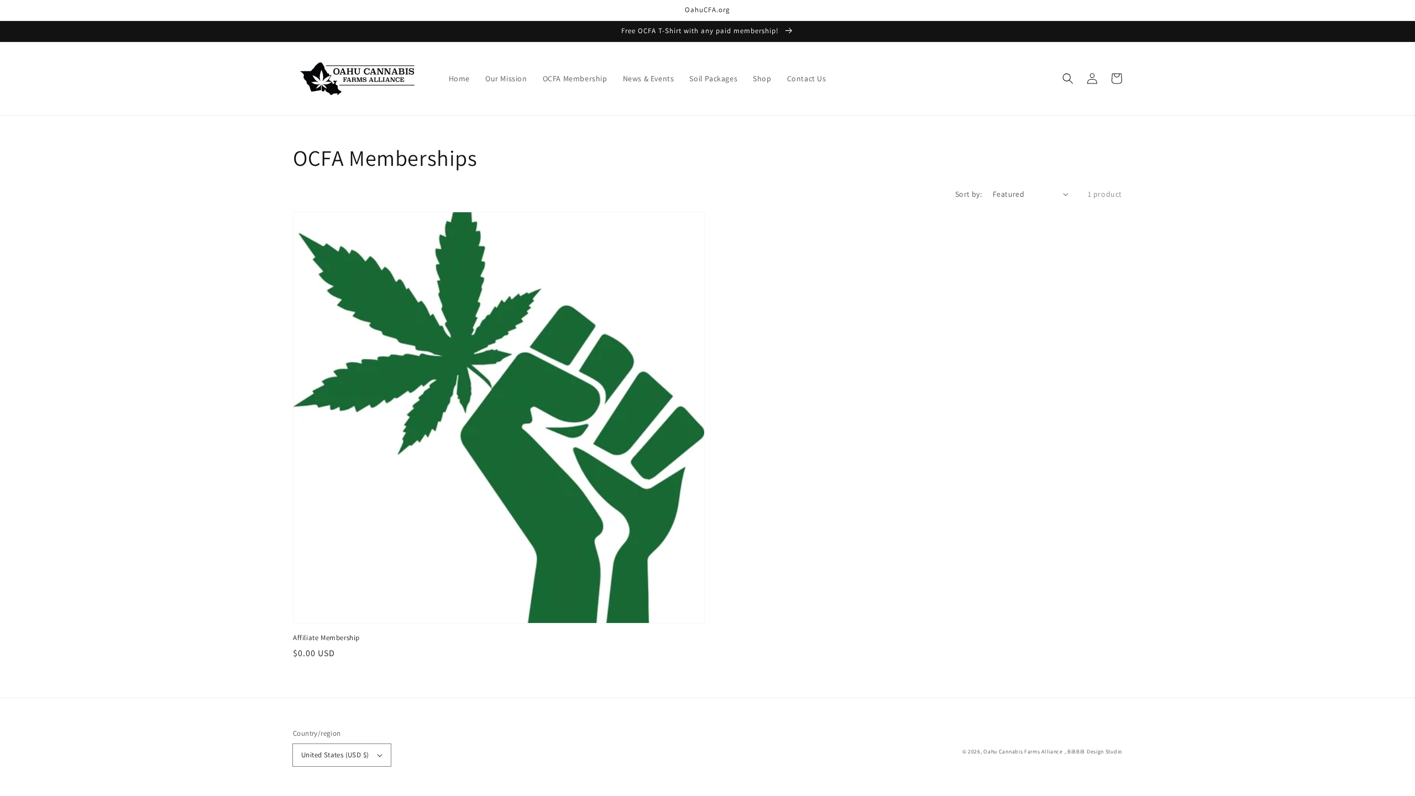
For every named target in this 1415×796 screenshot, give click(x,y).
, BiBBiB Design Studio (1093, 751)
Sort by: (968, 194)
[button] (1068, 78)
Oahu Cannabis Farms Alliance (1023, 751)
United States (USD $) (335, 755)
